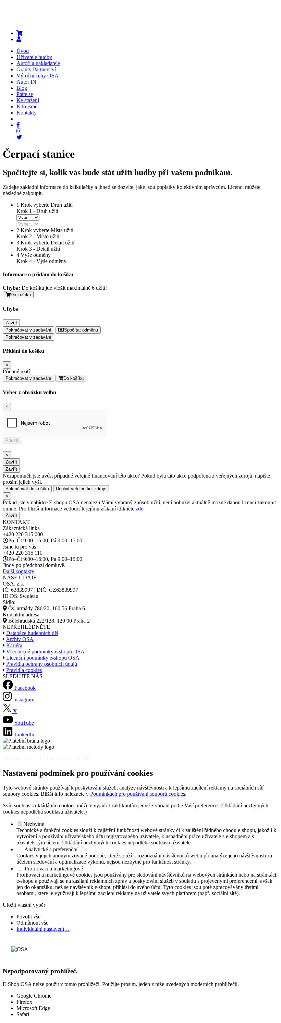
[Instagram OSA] (18, 131)
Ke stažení (27, 100)
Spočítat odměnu (81, 330)
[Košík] (19, 33)
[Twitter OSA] (19, 137)
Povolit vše (28, 916)
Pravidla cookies (24, 670)
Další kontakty (18, 571)
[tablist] (27, 217)
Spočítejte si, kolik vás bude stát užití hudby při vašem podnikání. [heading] (117, 172)
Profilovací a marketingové (53, 868)
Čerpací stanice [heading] (39, 154)
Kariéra (14, 645)
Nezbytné (33, 824)
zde (139, 508)
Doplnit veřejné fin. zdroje (81, 488)
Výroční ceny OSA (37, 76)
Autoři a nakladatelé (38, 63)
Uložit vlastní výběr (24, 905)
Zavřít (11, 322)
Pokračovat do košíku (27, 488)
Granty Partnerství (36, 69)
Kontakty (26, 113)
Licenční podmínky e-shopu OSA (43, 658)
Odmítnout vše (32, 923)
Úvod (22, 51)
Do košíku (21, 294)
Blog (21, 88)
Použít (12, 440)
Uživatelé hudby (34, 57)
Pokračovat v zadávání (28, 330)
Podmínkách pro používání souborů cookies (137, 794)
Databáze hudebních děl (32, 633)
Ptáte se (24, 94)
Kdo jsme (26, 106)
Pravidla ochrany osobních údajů (41, 664)
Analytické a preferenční (50, 849)
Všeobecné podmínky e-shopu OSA (45, 651)
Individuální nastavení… (43, 929)
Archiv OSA (20, 639)
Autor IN (26, 82)
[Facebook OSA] (18, 125)
